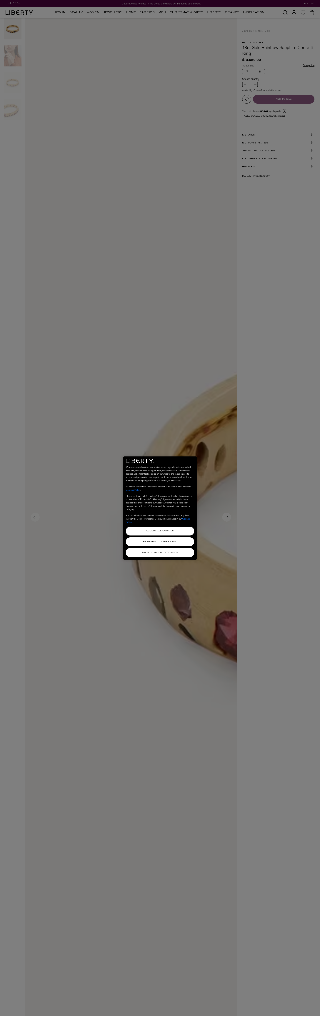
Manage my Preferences (160, 552)
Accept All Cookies (160, 531)
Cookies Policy (133, 489)
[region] (160, 508)
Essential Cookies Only (160, 542)
